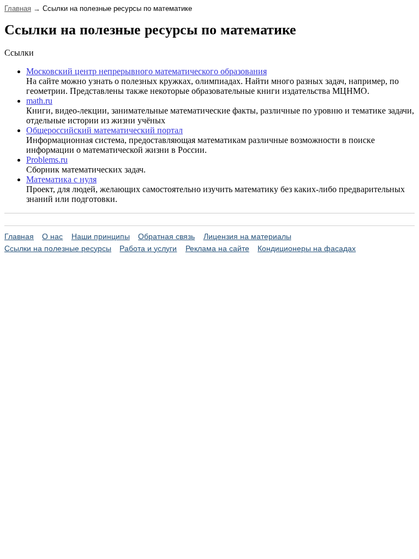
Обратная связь (166, 236)
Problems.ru (47, 159)
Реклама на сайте (217, 248)
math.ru (39, 100)
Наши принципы (100, 236)
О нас (52, 236)
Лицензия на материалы (247, 236)
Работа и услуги (148, 248)
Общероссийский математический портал (104, 130)
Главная (17, 8)
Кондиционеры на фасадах (307, 248)
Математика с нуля (61, 179)
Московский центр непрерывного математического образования (146, 71)
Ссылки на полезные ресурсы (57, 248)
